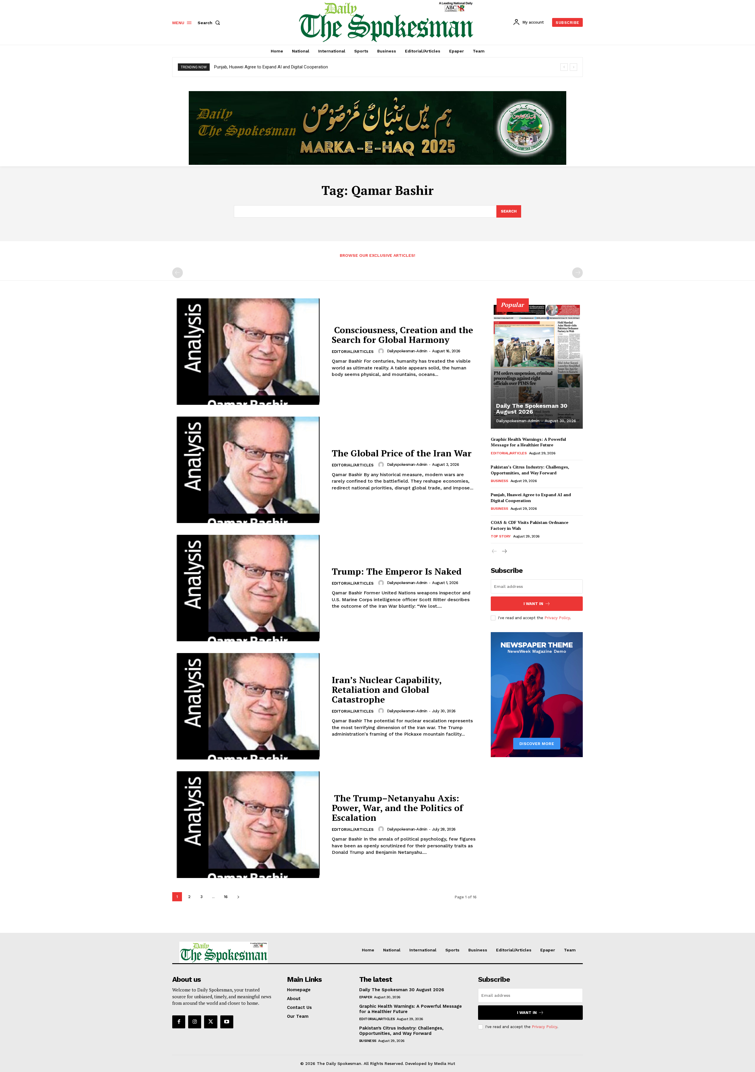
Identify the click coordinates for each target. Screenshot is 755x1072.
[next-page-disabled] (577, 272)
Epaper (365, 997)
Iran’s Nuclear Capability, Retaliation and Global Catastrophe (387, 689)
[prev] (564, 67)
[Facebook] (178, 1021)
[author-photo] (382, 351)
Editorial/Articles (353, 351)
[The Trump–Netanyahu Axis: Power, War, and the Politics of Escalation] (248, 824)
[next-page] (238, 896)
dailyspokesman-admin (407, 351)
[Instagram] (194, 1021)
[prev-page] (177, 272)
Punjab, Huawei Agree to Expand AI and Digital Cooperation (271, 67)
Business (499, 481)
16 (226, 897)
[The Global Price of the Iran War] (248, 470)
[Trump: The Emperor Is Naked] (248, 588)
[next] (573, 67)
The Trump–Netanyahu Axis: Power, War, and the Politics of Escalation (397, 807)
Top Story (501, 536)
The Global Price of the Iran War (402, 453)
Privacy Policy (557, 618)
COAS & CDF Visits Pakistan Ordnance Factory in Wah (529, 525)
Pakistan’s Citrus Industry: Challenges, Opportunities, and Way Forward (530, 470)
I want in (533, 603)
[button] (210, 23)
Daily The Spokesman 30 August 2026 (531, 408)
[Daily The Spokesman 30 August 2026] (537, 367)
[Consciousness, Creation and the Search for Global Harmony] (248, 351)
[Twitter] (210, 1021)
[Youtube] (226, 1021)
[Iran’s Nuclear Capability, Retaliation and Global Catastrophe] (248, 706)
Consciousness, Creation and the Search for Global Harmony (402, 335)
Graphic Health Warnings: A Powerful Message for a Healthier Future (528, 442)
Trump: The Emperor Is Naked (397, 571)
